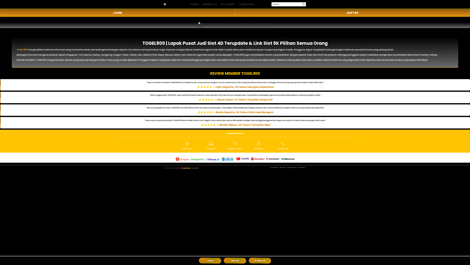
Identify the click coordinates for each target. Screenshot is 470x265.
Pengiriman (211, 149)
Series (282, 167)
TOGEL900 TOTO (209, 4)
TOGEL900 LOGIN (246, 4)
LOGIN (117, 13)
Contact (301, 167)
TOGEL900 (194, 4)
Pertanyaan (259, 149)
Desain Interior (187, 149)
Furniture (274, 167)
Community (291, 167)
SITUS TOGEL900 (228, 4)
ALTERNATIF (259, 260)
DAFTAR (352, 13)
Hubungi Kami (282, 149)
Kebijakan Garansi (235, 149)
